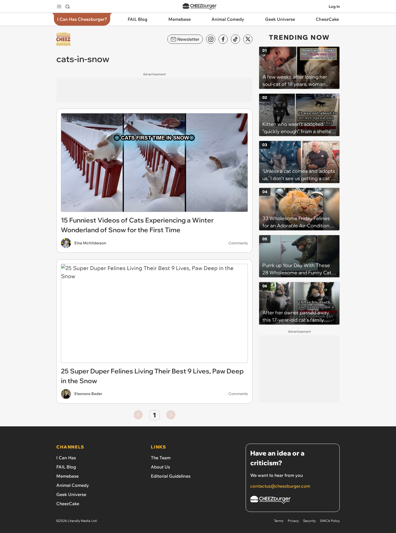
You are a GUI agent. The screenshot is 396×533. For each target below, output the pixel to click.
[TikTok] (235, 39)
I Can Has (66, 457)
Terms (278, 521)
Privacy (293, 521)
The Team (161, 457)
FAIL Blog (66, 467)
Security (309, 521)
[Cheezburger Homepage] (199, 6)
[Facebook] (223, 39)
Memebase (67, 476)
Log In (334, 6)
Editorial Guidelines (170, 476)
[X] (247, 39)
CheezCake (67, 503)
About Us (160, 467)
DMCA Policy (330, 521)
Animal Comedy (72, 485)
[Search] (67, 6)
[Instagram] (210, 39)
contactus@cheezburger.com (280, 486)
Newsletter (188, 39)
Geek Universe (71, 494)
